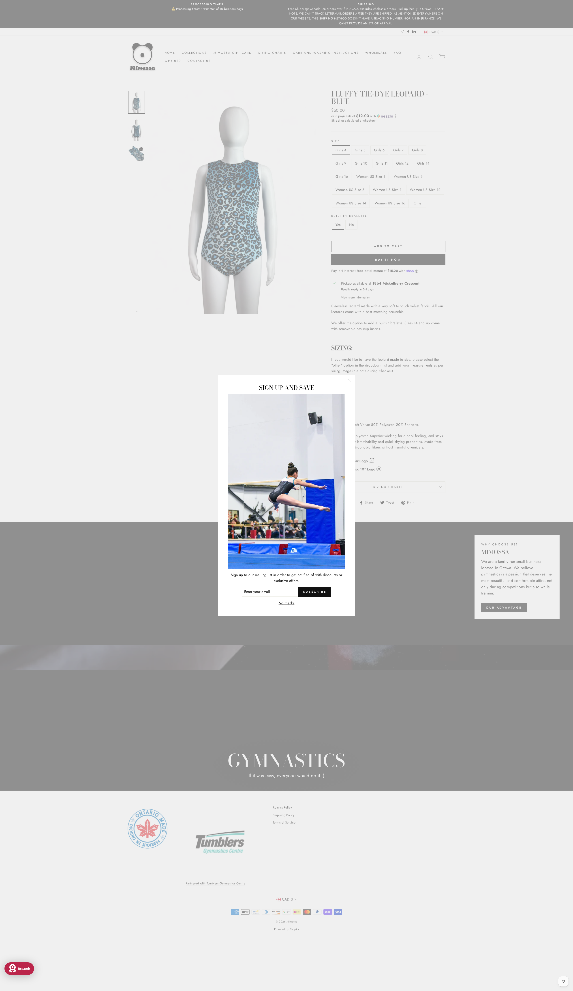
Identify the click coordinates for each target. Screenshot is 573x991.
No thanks (287, 603)
